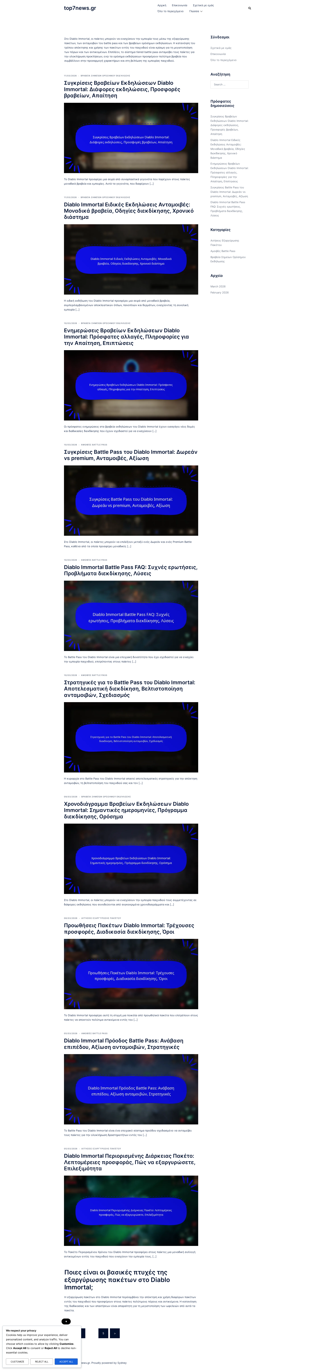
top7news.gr (80, 8)
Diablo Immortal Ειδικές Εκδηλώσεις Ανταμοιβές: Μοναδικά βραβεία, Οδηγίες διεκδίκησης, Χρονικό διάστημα (129, 210)
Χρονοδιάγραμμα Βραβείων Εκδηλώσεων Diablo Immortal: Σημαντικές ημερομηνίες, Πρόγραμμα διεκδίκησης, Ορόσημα (126, 810)
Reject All (41, 1361)
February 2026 (219, 292)
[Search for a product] (249, 8)
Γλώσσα (194, 11)
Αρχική (162, 5)
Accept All (66, 1361)
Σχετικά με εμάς (203, 5)
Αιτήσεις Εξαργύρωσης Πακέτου (101, 918)
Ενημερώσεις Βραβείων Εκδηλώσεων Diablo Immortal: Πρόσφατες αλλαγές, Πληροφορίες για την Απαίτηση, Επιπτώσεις (126, 336)
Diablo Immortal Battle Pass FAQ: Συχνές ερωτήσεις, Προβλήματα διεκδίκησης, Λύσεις (130, 570)
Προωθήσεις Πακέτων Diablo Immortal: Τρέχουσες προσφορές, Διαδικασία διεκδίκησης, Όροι (129, 928)
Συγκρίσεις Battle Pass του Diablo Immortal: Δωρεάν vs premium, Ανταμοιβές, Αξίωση (131, 455)
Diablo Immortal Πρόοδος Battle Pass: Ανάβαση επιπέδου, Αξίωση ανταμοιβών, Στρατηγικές (123, 1043)
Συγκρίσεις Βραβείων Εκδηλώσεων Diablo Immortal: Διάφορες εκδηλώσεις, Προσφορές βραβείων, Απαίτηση (122, 89)
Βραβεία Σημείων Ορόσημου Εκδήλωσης (105, 75)
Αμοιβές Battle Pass (94, 444)
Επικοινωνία (179, 5)
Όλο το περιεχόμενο (171, 11)
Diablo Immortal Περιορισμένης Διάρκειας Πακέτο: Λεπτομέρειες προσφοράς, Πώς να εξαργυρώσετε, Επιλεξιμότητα (129, 1162)
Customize (17, 1361)
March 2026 (218, 286)
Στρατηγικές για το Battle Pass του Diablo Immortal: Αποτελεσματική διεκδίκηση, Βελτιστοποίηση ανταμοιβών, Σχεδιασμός (129, 688)
